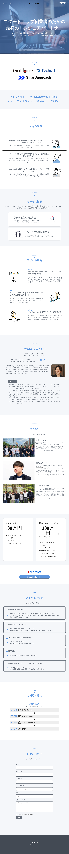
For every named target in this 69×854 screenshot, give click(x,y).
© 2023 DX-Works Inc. (34, 848)
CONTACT (62, 3)
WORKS (11, 3)
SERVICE (5, 3)
